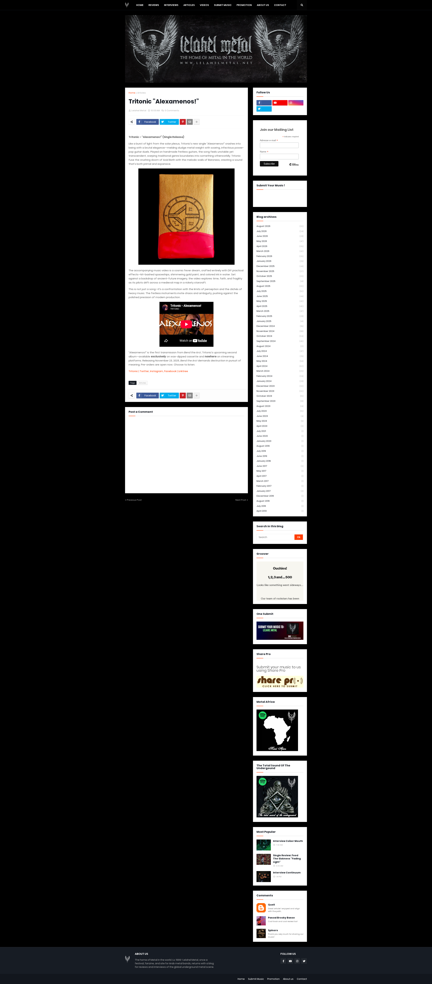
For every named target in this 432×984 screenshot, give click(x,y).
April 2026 (279, 246)
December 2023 (279, 386)
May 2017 (279, 471)
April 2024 (279, 366)
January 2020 (279, 441)
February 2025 (279, 316)
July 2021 (279, 431)
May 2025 (279, 301)
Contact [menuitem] (280, 5)
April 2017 (279, 476)
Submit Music (256, 979)
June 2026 (279, 236)
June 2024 (279, 356)
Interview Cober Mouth (288, 841)
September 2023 (279, 401)
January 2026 (279, 261)
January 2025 (279, 321)
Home (132, 92)
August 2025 (279, 286)
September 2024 (279, 341)
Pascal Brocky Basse (281, 917)
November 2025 (279, 271)
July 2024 (279, 351)
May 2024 (279, 361)
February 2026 (279, 256)
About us (288, 979)
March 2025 (279, 311)
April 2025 (279, 306)
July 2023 (279, 411)
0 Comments (172, 110)
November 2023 (279, 391)
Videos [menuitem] (204, 5)
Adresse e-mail (269, 140)
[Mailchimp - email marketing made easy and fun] (294, 167)
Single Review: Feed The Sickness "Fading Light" (287, 859)
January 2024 (279, 381)
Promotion (273, 979)
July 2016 (279, 506)
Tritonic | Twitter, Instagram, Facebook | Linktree (158, 371)
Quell (271, 904)
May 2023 (279, 421)
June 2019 (279, 456)
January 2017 (279, 491)
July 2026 (279, 231)
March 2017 (279, 481)
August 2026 (279, 226)
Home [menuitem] (139, 5)
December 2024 (279, 326)
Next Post (240, 500)
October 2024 (279, 336)
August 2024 (279, 346)
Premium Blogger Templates (142, 979)
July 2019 (279, 451)
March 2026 (279, 251)
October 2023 (279, 396)
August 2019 (279, 446)
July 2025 (279, 291)
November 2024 (279, 331)
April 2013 (279, 511)
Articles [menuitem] (189, 5)
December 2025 (279, 266)
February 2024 (279, 376)
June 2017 (279, 466)
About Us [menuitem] (263, 5)
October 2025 (279, 276)
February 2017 (279, 486)
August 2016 (279, 501)
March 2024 (279, 371)
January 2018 (279, 461)
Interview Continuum (287, 872)
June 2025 (279, 296)
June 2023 (279, 416)
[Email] (190, 122)
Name (264, 151)
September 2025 (279, 281)
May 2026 (279, 241)
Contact (302, 979)
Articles (141, 92)
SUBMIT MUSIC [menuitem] (223, 5)
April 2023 (279, 426)
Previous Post (134, 500)
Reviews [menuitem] (153, 5)
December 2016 (279, 495)
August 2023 (279, 406)
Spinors (273, 930)
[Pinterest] (183, 122)
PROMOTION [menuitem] (244, 5)
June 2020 (279, 436)
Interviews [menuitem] (171, 5)
